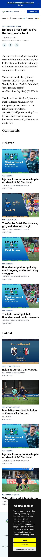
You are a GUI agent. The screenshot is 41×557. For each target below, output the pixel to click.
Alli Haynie (6, 417)
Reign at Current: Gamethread (19, 369)
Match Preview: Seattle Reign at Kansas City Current (19, 412)
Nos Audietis (7, 176)
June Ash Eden (8, 501)
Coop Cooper (7, 229)
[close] (38, 4)
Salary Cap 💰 (34, 18)
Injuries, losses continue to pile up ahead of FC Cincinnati (20, 181)
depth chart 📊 (18, 18)
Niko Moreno (23, 185)
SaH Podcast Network (11, 26)
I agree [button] (24, 540)
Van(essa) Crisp (22, 229)
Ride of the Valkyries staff (13, 373)
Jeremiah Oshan (8, 37)
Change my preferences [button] (25, 549)
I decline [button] (25, 545)
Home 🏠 (5, 18)
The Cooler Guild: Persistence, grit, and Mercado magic (20, 225)
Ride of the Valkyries (11, 366)
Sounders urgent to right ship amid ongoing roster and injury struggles (20, 270)
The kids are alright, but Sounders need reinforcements (20, 316)
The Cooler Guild (9, 220)
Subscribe (33, 12)
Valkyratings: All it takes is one (20, 498)
